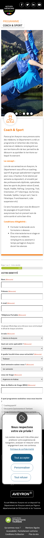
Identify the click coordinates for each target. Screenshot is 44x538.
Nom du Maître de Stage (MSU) (18, 385)
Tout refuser (21, 477)
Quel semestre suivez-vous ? (17, 364)
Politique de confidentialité (22, 449)
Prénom (8, 291)
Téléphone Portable (13, 314)
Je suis (7, 333)
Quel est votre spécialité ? (16, 343)
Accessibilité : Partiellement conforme (22, 531)
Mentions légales (32, 527)
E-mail (7, 303)
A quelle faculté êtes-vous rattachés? (21, 354)
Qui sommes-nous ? (12, 527)
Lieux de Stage (11, 374)
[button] (12, 113)
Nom (7, 279)
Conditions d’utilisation (14, 534)
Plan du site (34, 534)
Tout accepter (21, 457)
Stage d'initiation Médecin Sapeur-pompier (20, 412)
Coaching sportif (10, 405)
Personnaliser (22, 467)
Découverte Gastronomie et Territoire (18, 408)
